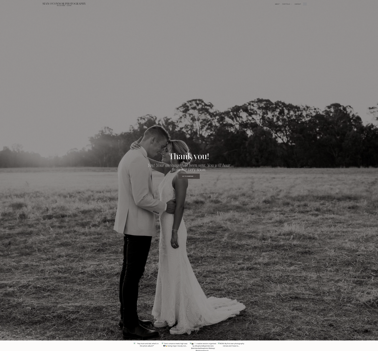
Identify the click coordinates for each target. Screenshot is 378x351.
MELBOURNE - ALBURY (64, 5)
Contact (298, 4)
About (277, 4)
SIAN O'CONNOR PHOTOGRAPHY (64, 3)
